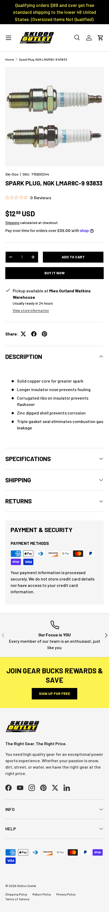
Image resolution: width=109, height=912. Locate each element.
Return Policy (42, 894)
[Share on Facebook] (34, 334)
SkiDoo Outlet (26, 886)
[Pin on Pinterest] (44, 334)
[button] (100, 38)
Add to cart (73, 257)
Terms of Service (17, 899)
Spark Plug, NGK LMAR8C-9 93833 (43, 59)
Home (9, 59)
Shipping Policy (16, 894)
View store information (31, 310)
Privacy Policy (66, 894)
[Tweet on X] (23, 334)
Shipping (12, 222)
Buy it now (54, 273)
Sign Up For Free (54, 693)
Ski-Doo (12, 174)
